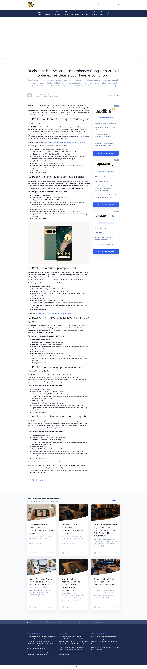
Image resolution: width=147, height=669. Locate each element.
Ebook (66, 14)
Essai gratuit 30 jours (107, 153)
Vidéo (39, 14)
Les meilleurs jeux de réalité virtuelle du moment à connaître (64, 142)
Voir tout (114, 500)
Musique (47, 14)
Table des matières (38, 480)
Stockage (85, 14)
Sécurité (94, 14)
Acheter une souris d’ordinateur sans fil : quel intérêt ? (54, 313)
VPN (101, 14)
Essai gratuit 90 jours (107, 252)
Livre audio (75, 14)
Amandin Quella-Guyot (43, 94)
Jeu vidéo (57, 14)
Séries (42, 622)
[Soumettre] (118, 5)
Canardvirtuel (33, 622)
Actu (107, 14)
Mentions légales (73, 667)
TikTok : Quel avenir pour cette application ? (50, 462)
